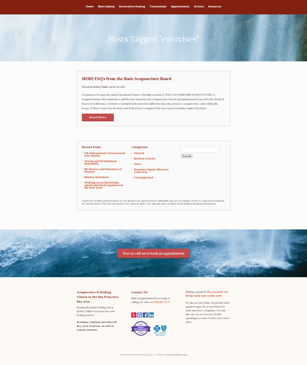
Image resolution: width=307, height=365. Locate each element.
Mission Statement (96, 177)
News (137, 164)
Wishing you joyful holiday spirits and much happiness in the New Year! (103, 185)
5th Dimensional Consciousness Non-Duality (104, 154)
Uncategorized (143, 177)
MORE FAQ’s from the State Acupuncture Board (126, 78)
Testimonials (158, 6)
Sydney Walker (101, 87)
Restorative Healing (132, 6)
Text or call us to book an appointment (154, 253)
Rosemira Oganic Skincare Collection (151, 171)
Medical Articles (144, 158)
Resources (214, 6)
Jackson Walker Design (176, 355)
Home (90, 6)
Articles (199, 6)
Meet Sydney (106, 6)
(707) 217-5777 (162, 302)
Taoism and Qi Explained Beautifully (100, 162)
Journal (139, 153)
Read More (97, 117)
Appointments (180, 6)
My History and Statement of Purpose (103, 170)
